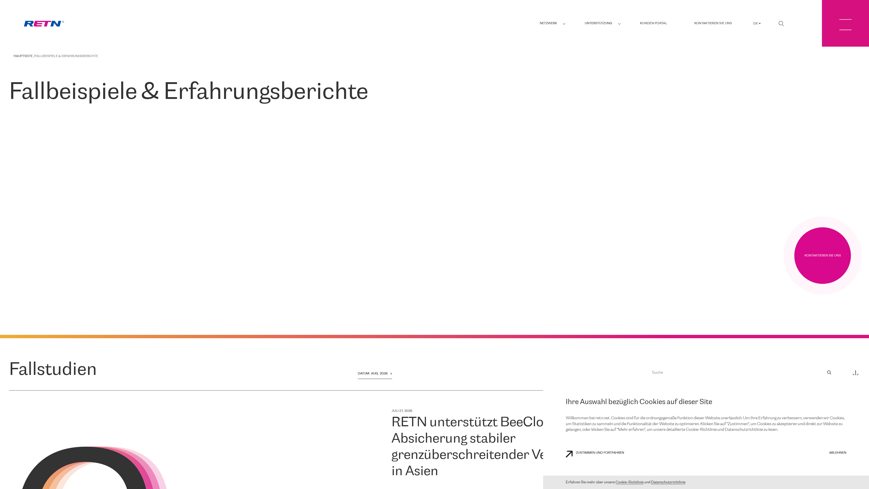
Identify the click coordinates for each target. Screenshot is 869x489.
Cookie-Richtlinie (630, 482)
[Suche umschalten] (781, 23)
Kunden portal (653, 23)
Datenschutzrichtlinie (668, 482)
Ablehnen (837, 452)
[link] (44, 23)
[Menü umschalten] (845, 23)
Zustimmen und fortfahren (600, 452)
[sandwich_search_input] (829, 373)
